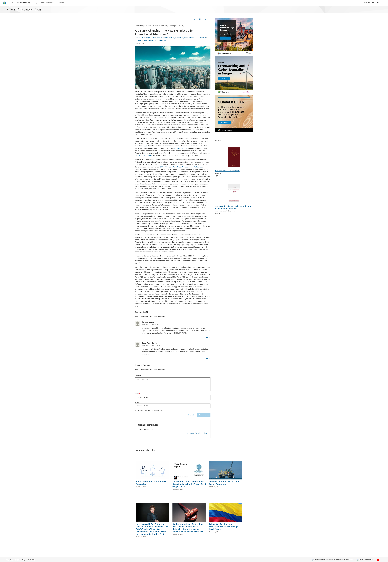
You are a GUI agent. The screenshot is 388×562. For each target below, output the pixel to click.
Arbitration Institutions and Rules (156, 26)
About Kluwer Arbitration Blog (15, 560)
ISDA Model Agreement (143, 156)
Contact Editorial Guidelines (197, 433)
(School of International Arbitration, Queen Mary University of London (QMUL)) (177, 38)
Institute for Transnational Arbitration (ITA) (150, 40)
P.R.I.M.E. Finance (180, 148)
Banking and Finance (176, 26)
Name (137, 394)
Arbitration (139, 26)
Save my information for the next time (150, 410)
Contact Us (31, 560)
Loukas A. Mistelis (141, 38)
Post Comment (204, 415)
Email (137, 402)
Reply (208, 337)
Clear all (191, 415)
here (145, 146)
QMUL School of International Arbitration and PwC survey (181, 167)
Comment (138, 376)
